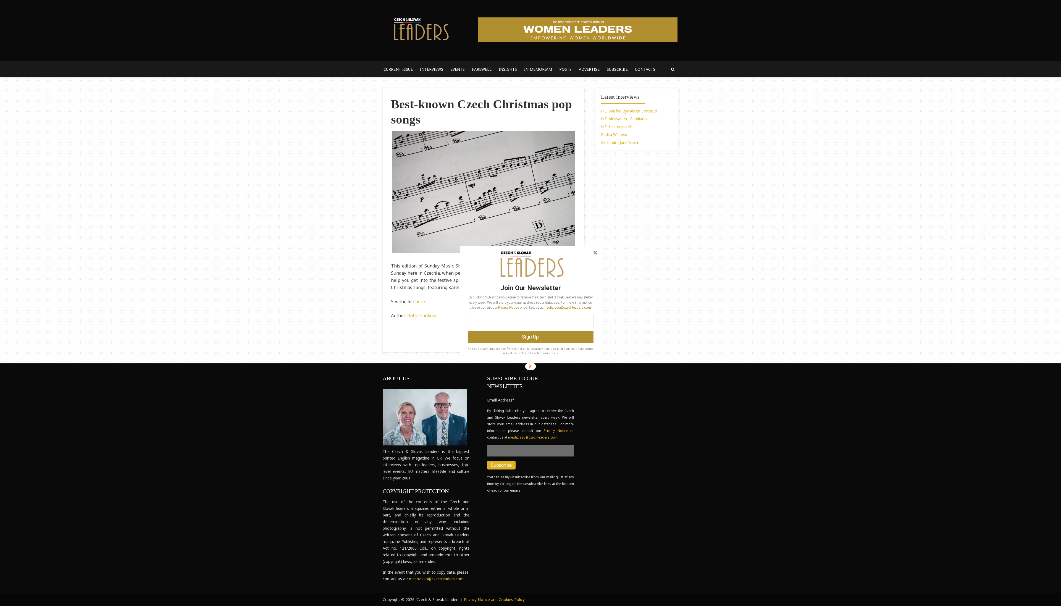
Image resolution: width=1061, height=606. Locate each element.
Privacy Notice (508, 307)
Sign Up (530, 337)
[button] (530, 288)
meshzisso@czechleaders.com (566, 307)
